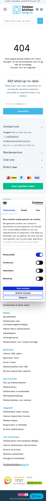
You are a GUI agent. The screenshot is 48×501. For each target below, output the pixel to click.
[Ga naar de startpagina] (23, 10)
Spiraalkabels (9, 316)
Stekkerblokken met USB (15, 366)
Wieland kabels (10, 420)
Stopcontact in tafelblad (14, 424)
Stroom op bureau (12, 449)
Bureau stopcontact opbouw (17, 371)
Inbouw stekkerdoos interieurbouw (20, 445)
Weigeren (23, 297)
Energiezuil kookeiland (13, 458)
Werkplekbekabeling (13, 395)
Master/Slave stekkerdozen (16, 328)
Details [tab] (24, 210)
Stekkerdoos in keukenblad (16, 391)
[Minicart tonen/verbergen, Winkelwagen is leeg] (41, 9)
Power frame (9, 362)
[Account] (37, 9)
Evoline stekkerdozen (13, 429)
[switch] (39, 263)
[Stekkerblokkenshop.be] (23, 465)
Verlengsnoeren (10, 337)
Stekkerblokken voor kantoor (17, 400)
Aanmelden (23, 111)
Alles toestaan (23, 288)
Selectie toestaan (23, 293)
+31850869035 (12, 136)
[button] (23, 126)
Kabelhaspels (9, 333)
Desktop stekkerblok (13, 454)
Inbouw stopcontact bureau (16, 416)
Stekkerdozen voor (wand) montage (20, 342)
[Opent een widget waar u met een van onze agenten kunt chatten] (36, 496)
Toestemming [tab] (9, 210)
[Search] (40, 21)
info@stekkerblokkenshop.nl (16, 141)
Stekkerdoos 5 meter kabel (16, 305)
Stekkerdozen (9, 387)
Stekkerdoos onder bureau (16, 411)
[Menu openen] (5, 9)
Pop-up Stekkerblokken (14, 382)
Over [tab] (38, 210)
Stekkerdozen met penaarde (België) (20, 440)
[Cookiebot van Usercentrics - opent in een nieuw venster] (32, 203)
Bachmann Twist (11, 358)
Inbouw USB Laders (12, 353)
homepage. (27, 64)
